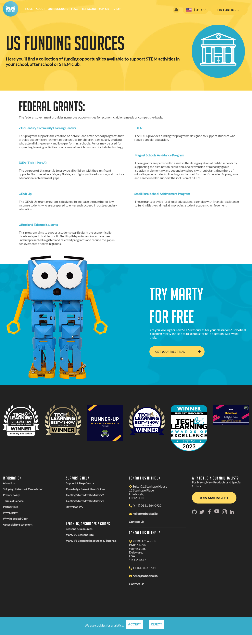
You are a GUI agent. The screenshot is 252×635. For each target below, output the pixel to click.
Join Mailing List (214, 498)
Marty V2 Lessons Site (80, 534)
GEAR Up (25, 193)
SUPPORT (105, 8)
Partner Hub (10, 506)
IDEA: (138, 128)
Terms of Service (13, 501)
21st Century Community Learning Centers (47, 128)
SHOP (117, 8)
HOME (29, 8)
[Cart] (176, 9)
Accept (134, 624)
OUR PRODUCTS (58, 8)
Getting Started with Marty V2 (85, 495)
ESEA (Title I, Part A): (33, 162)
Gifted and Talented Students (38, 224)
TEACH (75, 8)
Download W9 (74, 506)
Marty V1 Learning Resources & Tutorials (91, 540)
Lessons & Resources (79, 528)
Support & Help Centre (80, 483)
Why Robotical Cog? (15, 518)
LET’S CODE (89, 8)
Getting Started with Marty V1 (85, 501)
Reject (156, 624)
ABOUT (40, 8)
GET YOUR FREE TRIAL (170, 351)
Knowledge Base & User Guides (85, 489)
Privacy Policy (11, 495)
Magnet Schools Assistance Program (159, 155)
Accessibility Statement (17, 524)
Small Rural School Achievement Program (162, 193)
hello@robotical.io (145, 513)
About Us (9, 483)
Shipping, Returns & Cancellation (23, 489)
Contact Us (136, 521)
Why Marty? (10, 512)
